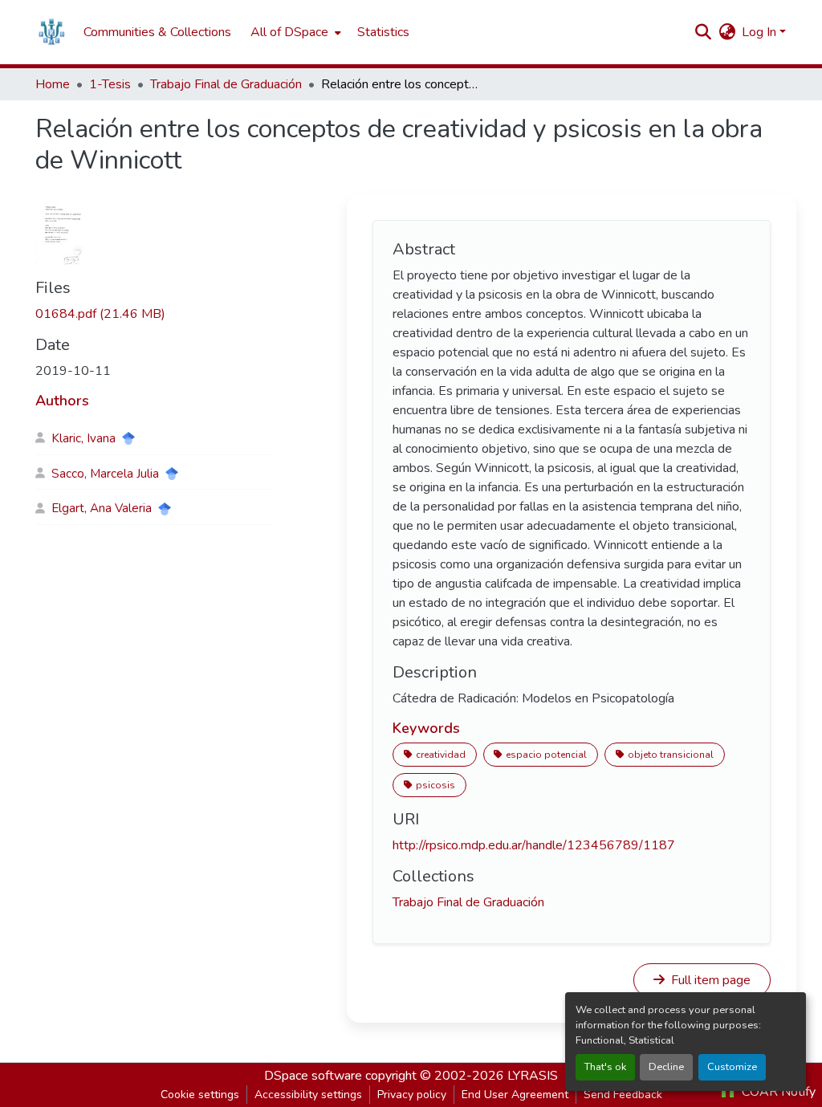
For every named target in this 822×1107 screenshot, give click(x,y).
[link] (154, 314)
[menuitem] (294, 32)
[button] (51, 32)
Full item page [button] (709, 980)
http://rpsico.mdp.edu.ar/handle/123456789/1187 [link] (534, 845)
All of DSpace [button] (289, 32)
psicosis (435, 785)
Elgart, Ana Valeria (101, 508)
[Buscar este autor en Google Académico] (128, 438)
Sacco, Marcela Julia (105, 474)
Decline (666, 1067)
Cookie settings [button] (200, 1094)
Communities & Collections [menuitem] (157, 32)
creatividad (441, 754)
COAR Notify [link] (777, 1092)
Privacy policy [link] (411, 1094)
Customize (732, 1067)
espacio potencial (546, 754)
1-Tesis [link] (110, 84)
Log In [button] (760, 32)
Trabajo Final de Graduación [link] (226, 84)
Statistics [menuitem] (383, 32)
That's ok (605, 1067)
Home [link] (52, 84)
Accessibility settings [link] (308, 1094)
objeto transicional (671, 754)
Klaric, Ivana (83, 438)
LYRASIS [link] (532, 1076)
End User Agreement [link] (515, 1094)
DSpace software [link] (313, 1076)
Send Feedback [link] (623, 1094)
